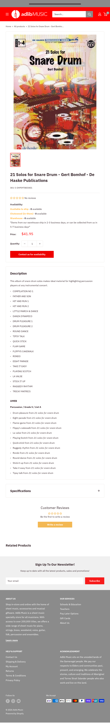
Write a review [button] (55, 524)
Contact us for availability (31, 254)
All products (19, 26)
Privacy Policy (13, 680)
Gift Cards (65, 618)
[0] (105, 14)
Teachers (64, 609)
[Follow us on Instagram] (13, 701)
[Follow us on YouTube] (19, 701)
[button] (17, 198)
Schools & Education (70, 604)
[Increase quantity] (40, 244)
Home (8, 26)
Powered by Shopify (15, 713)
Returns (10, 670)
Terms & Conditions (16, 675)
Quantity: (15, 243)
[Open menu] (7, 14)
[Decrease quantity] (25, 244)
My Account (12, 666)
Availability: (16, 204)
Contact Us (11, 657)
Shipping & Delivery (16, 661)
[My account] (99, 14)
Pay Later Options (69, 613)
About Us (64, 622)
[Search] (89, 14)
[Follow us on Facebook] (8, 701)
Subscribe (94, 580)
